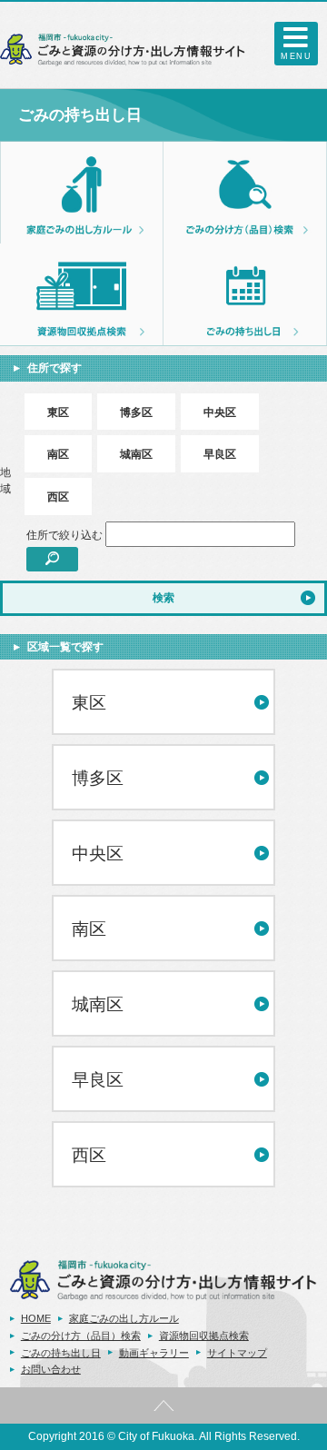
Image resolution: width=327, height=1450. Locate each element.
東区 (58, 412)
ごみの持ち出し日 (61, 1352)
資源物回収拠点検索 (204, 1335)
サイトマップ (237, 1352)
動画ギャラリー (154, 1352)
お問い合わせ (51, 1369)
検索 (163, 597)
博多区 (136, 412)
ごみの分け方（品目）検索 (81, 1335)
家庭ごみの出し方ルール (124, 1318)
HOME (36, 1318)
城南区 (136, 454)
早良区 (219, 454)
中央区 (219, 412)
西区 (58, 497)
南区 (58, 454)
